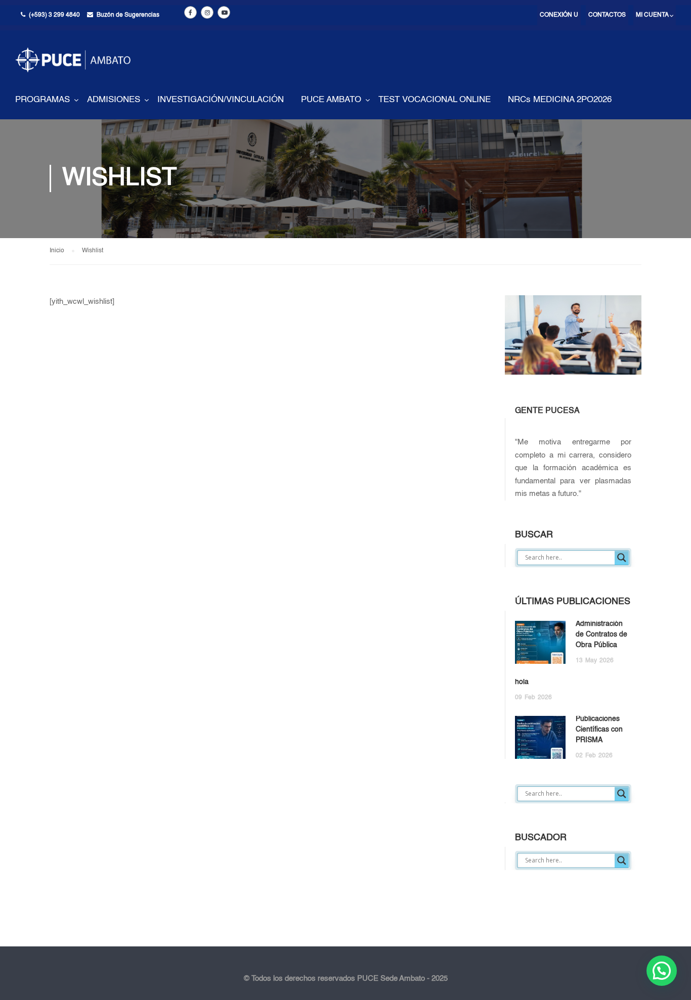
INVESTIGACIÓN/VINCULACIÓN (220, 100)
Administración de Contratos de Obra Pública (601, 634)
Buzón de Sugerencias (128, 15)
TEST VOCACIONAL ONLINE (434, 100)
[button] (661, 971)
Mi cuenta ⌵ (654, 15)
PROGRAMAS (42, 100)
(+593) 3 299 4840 (54, 15)
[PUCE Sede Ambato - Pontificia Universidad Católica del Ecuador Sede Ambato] (73, 68)
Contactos (607, 15)
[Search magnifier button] (622, 558)
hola (522, 682)
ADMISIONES (113, 100)
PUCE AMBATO (331, 100)
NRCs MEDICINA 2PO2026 (560, 100)
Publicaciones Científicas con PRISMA (599, 729)
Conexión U (559, 15)
